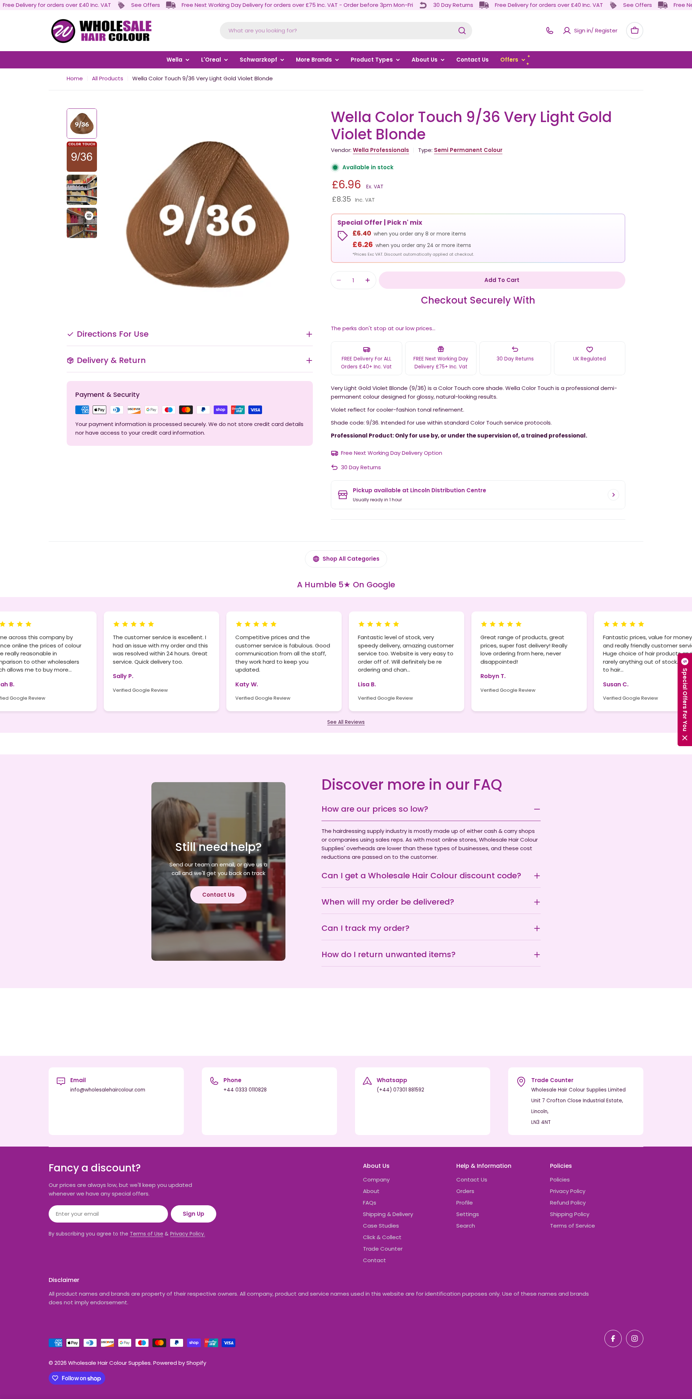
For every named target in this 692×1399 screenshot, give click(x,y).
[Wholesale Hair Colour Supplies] (121, 5)
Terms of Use (146, 1233)
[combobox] (346, 30)
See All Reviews (346, 722)
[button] (685, 699)
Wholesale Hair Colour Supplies (109, 1363)
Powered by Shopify (179, 1363)
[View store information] (613, 495)
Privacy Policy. (187, 1233)
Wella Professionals (381, 150)
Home (75, 78)
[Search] (462, 30)
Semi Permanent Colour (468, 150)
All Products (107, 78)
